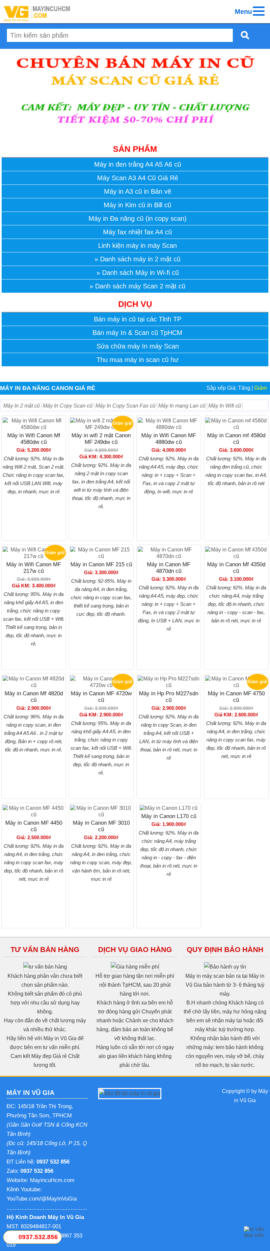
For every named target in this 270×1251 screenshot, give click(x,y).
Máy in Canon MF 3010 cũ (101, 826)
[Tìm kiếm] (243, 35)
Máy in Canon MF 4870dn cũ (168, 567)
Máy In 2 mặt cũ (21, 406)
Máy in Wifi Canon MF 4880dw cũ (168, 438)
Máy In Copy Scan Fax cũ (125, 406)
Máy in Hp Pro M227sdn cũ (168, 696)
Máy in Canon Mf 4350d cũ (236, 567)
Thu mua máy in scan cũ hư (137, 359)
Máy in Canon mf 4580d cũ (236, 438)
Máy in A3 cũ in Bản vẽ (137, 191)
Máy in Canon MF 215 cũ (101, 564)
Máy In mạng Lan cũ (181, 406)
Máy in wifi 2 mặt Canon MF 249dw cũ (101, 438)
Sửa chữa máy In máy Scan (137, 346)
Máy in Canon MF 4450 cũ (33, 826)
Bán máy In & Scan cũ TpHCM (137, 332)
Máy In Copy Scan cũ (68, 406)
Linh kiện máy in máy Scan (137, 245)
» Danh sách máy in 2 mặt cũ (137, 259)
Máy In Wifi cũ (224, 406)
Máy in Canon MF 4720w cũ (101, 696)
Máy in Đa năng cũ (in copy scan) (138, 218)
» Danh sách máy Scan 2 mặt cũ (137, 286)
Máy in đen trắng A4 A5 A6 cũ (137, 164)
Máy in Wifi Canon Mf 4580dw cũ (33, 438)
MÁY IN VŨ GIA (30, 1092)
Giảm (260, 388)
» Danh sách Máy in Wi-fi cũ (137, 272)
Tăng (244, 388)
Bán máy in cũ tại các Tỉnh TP (137, 319)
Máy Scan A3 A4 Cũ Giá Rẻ (137, 177)
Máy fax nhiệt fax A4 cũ (137, 232)
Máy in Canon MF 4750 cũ (236, 696)
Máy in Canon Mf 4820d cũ (34, 696)
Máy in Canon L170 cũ (168, 816)
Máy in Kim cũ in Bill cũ (137, 205)
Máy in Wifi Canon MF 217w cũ (33, 567)
